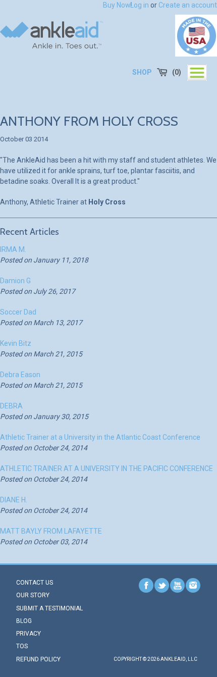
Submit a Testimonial (49, 608)
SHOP (142, 72)
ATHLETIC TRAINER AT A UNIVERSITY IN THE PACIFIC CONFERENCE (106, 468)
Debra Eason (20, 375)
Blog (24, 620)
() (176, 72)
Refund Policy (38, 659)
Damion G (15, 281)
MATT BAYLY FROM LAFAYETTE (51, 531)
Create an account (187, 5)
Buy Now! (117, 5)
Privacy (28, 633)
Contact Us (34, 582)
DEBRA (11, 406)
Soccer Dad (18, 312)
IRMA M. (13, 249)
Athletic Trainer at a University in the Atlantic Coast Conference (100, 437)
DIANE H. (13, 500)
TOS (22, 646)
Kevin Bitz (15, 343)
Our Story (32, 595)
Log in (139, 5)
